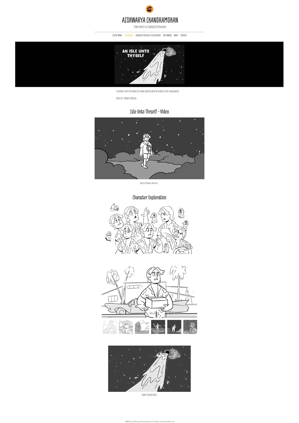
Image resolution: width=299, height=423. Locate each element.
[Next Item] (193, 292)
